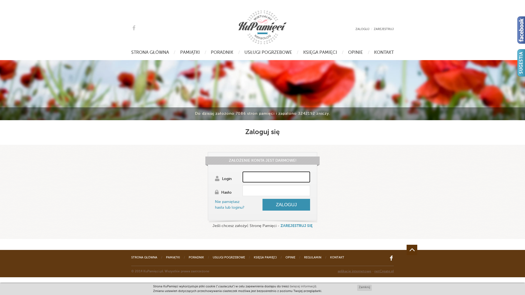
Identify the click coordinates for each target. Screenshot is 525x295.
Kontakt (384, 53)
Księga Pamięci (320, 53)
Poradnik (222, 53)
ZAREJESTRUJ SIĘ (297, 226)
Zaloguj (362, 29)
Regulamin (312, 257)
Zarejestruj (384, 29)
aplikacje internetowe (354, 271)
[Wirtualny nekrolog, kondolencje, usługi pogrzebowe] (262, 27)
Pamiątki (190, 53)
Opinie (355, 53)
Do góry (412, 250)
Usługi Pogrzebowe (268, 53)
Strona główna (150, 53)
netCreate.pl (384, 271)
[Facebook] (521, 30)
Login (226, 179)
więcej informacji (303, 286)
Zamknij (364, 287)
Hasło (226, 192)
